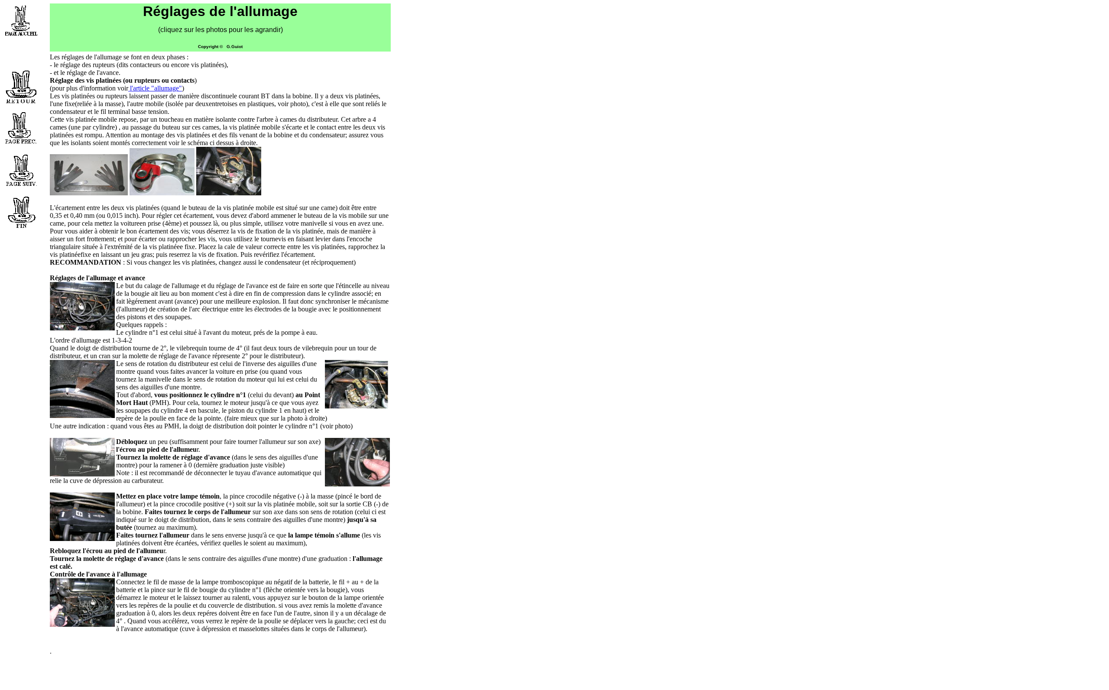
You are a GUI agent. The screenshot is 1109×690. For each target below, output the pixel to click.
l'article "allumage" (155, 88)
